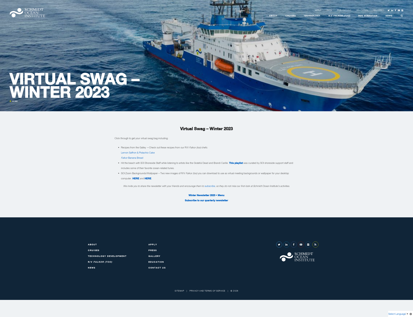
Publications (344, 10)
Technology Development (107, 256)
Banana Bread (132, 157)
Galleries (378, 10)
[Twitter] (279, 245)
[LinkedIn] (286, 245)
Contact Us (157, 267)
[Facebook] (294, 245)
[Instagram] (308, 245)
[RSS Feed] (315, 245)
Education (362, 10)
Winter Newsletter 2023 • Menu (206, 195)
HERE (135, 178)
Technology (312, 15)
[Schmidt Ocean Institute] (27, 12)
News (389, 15)
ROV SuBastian (368, 15)
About (273, 15)
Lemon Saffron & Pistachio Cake (138, 152)
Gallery (154, 256)
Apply (318, 10)
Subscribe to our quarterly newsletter (206, 200)
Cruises (290, 15)
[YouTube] (301, 245)
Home (15, 101)
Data (329, 10)
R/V (339, 15)
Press (152, 250)
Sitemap (179, 291)
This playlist (236, 162)
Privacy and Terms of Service (207, 291)
